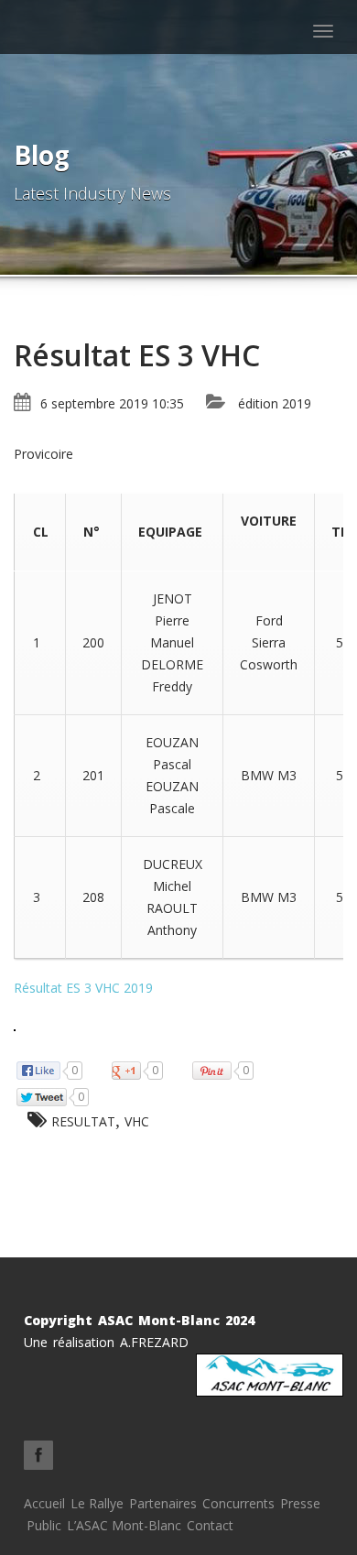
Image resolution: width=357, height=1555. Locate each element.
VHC (136, 1121)
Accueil (44, 1503)
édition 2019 (274, 403)
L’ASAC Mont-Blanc (124, 1525)
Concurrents (238, 1503)
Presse (300, 1503)
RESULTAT (83, 1121)
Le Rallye (97, 1503)
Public (44, 1525)
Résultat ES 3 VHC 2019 (83, 987)
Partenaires (163, 1503)
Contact (210, 1525)
